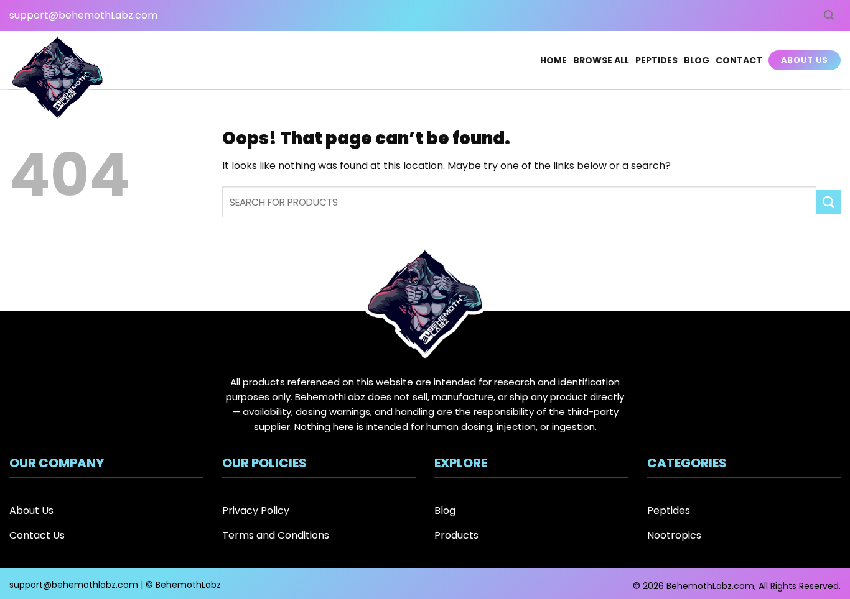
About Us (804, 60)
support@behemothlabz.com (73, 584)
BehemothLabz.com (710, 586)
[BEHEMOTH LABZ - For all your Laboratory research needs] (57, 79)
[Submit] (828, 202)
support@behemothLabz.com (83, 15)
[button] (829, 15)
